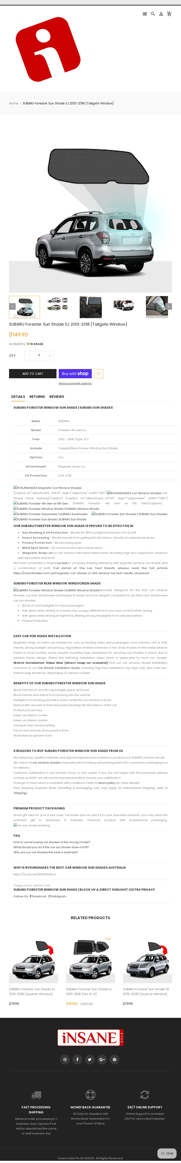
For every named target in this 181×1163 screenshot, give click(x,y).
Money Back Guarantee (90, 1107)
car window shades (46, 762)
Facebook (38, 896)
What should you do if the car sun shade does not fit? (51, 847)
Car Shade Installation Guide (59, 668)
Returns (37, 396)
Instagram (58, 896)
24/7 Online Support (144, 1107)
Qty (12, 355)
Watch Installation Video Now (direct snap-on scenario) (60, 663)
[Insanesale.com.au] (90, 1037)
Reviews (56, 396)
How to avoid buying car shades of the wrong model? (51, 842)
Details (18, 396)
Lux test (62, 563)
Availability (17, 344)
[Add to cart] (40, 972)
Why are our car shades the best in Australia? (45, 852)
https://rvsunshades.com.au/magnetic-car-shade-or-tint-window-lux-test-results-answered (81, 573)
